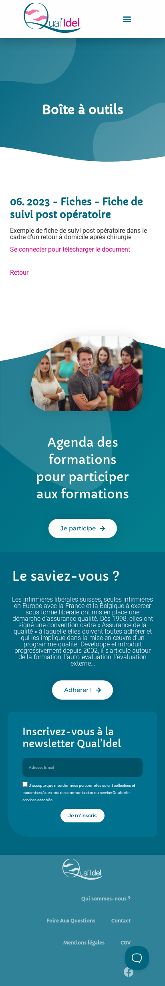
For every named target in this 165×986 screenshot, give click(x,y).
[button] (127, 19)
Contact (121, 921)
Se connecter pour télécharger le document (70, 249)
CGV (126, 943)
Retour (19, 272)
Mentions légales (84, 943)
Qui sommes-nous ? (106, 899)
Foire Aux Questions (70, 921)
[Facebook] (129, 972)
